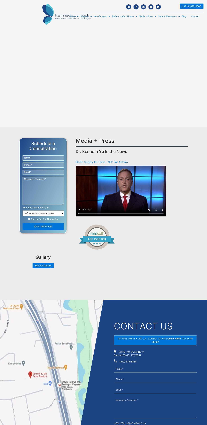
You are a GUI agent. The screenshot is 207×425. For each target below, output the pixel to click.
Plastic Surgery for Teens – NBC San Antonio (102, 162)
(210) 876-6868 (128, 361)
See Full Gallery (43, 265)
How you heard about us (36, 207)
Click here (174, 338)
